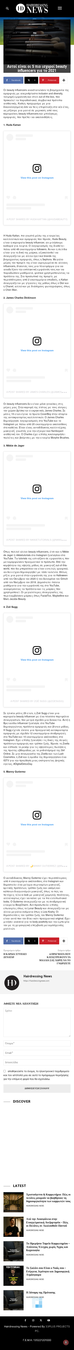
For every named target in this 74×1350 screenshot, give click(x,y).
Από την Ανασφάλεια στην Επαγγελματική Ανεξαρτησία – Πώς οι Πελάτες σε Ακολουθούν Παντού (47, 1222)
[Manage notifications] (66, 1342)
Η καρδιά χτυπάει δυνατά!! (15, 955)
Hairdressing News (37, 976)
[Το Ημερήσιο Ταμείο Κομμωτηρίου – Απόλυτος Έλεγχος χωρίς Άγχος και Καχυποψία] (13, 1251)
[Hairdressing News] (12, 982)
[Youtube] (49, 1320)
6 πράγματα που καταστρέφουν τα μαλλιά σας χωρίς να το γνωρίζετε (55, 958)
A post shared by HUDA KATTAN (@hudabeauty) (37, 219)
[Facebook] (25, 1320)
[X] (41, 1320)
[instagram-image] (37, 1141)
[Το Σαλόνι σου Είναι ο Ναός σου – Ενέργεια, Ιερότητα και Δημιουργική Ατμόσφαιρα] (13, 1276)
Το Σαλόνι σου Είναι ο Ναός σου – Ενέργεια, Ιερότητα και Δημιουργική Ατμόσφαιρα (47, 1271)
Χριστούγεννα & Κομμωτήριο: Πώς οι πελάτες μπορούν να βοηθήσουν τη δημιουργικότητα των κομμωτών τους (48, 1198)
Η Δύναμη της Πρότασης (40, 1292)
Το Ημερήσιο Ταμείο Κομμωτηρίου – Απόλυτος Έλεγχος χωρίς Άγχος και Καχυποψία (48, 1247)
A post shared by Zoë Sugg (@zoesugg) (37, 701)
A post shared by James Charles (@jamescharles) (40, 392)
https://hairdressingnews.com (36, 981)
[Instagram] (33, 1320)
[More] (63, 80)
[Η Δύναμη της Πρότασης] (13, 1300)
